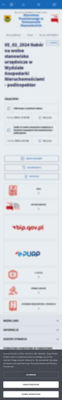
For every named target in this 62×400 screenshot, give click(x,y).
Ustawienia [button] (31, 375)
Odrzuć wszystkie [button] (31, 384)
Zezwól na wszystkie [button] (31, 394)
